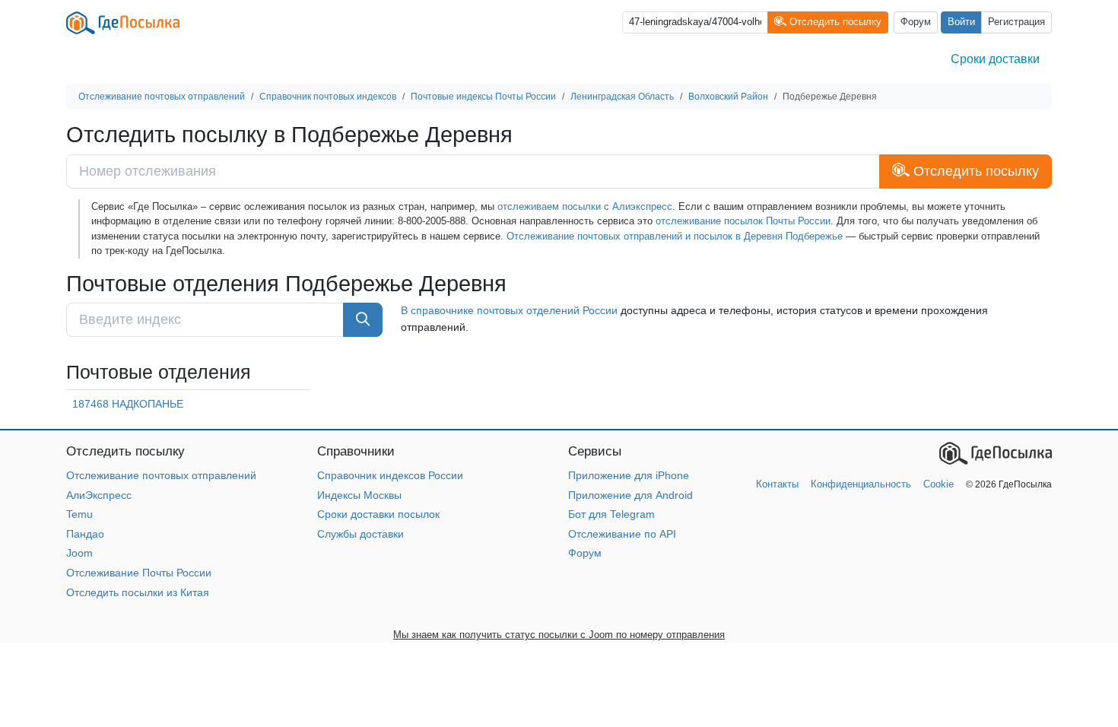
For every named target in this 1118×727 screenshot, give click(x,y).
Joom (79, 553)
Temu (79, 514)
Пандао (85, 534)
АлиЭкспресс (99, 495)
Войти (961, 22)
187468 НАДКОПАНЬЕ (127, 404)
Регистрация (1016, 22)
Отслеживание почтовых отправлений (161, 475)
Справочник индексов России (390, 475)
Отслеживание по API (622, 534)
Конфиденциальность (861, 484)
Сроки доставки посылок (378, 514)
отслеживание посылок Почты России (743, 221)
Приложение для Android (630, 495)
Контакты (777, 484)
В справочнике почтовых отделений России (509, 310)
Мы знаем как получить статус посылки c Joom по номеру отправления (559, 634)
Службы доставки (360, 534)
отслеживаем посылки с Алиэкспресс (584, 206)
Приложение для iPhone (628, 475)
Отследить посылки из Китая (137, 592)
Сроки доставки (995, 58)
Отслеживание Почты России (138, 573)
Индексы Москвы (359, 495)
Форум (915, 22)
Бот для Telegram (611, 514)
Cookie (938, 484)
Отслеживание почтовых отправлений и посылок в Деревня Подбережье (675, 236)
